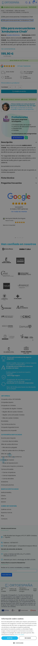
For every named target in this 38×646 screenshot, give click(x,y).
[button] (19, 643)
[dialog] (19, 631)
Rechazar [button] (28, 638)
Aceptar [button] (9, 638)
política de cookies (19, 634)
